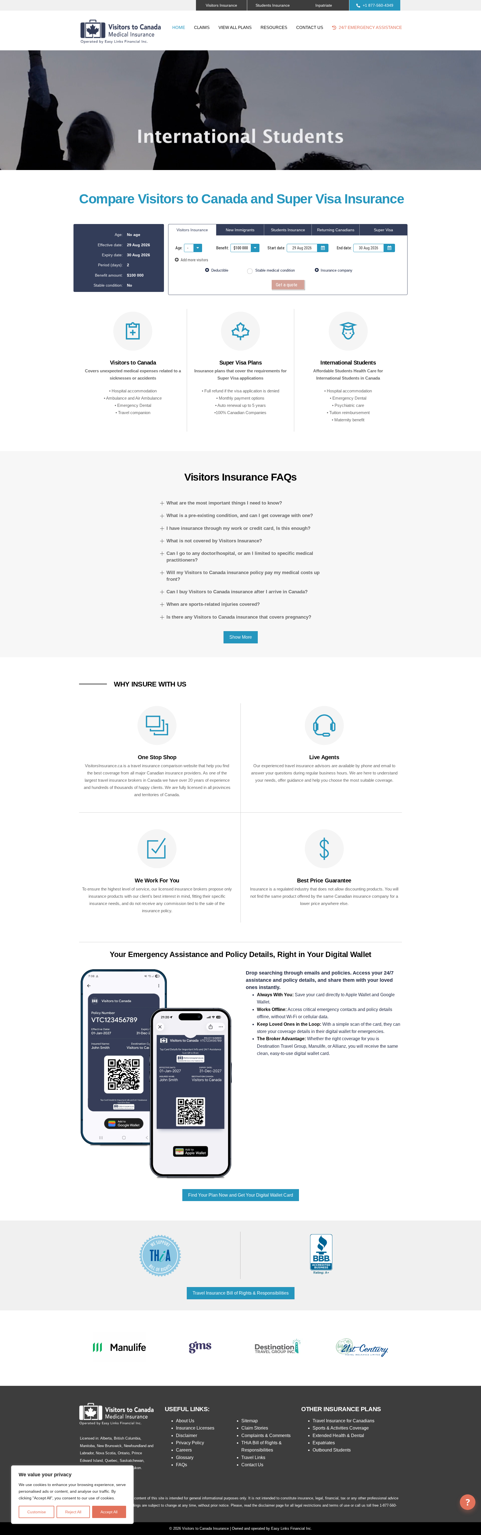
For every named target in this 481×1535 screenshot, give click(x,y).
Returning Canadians (335, 230)
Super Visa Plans (240, 363)
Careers (184, 1450)
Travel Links (253, 1457)
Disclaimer (186, 1435)
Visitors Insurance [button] (221, 5)
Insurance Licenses (195, 1428)
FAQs (181, 1464)
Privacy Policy (190, 1442)
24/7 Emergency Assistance (370, 27)
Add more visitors (194, 260)
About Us (185, 1420)
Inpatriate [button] (323, 5)
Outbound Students (332, 1450)
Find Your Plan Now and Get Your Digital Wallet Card (240, 1195)
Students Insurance (288, 230)
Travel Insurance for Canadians (343, 1420)
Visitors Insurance (192, 230)
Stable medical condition (274, 270)
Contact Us (309, 27)
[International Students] (348, 335)
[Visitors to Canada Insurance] (121, 45)
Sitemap (249, 1420)
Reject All (73, 1512)
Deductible (219, 270)
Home (178, 27)
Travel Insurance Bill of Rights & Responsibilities (241, 1293)
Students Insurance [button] (273, 5)
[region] (72, 1494)
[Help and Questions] (467, 1502)
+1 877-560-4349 (377, 5)
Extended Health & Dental (338, 1435)
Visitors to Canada (133, 363)
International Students (348, 363)
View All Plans (235, 27)
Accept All (108, 1512)
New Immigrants (240, 230)
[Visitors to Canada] (132, 335)
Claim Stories (254, 1428)
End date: (344, 247)
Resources (274, 27)
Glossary (184, 1457)
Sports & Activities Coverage (341, 1428)
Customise (36, 1512)
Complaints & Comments (266, 1435)
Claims (202, 27)
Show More (240, 637)
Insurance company (336, 270)
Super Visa (383, 230)
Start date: (276, 247)
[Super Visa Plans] (240, 335)
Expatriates (324, 1442)
